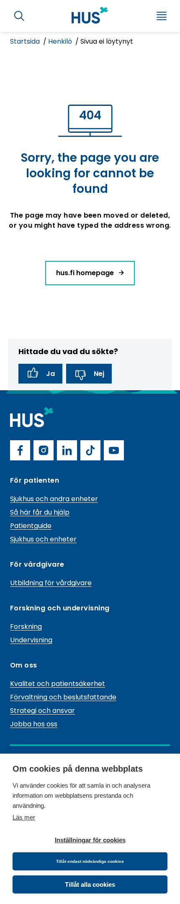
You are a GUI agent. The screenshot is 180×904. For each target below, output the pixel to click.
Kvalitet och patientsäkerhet (57, 684)
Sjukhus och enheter (43, 539)
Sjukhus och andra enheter (54, 499)
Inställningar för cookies (90, 840)
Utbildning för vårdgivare (51, 583)
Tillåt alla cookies (90, 884)
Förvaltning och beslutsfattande (63, 697)
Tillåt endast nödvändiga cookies (90, 861)
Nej (99, 373)
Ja (50, 373)
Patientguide (30, 526)
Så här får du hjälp (39, 512)
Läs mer (24, 817)
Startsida (25, 41)
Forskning (26, 626)
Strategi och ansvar (42, 710)
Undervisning (31, 640)
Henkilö (61, 41)
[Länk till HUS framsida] (90, 15)
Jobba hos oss (33, 724)
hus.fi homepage (86, 273)
